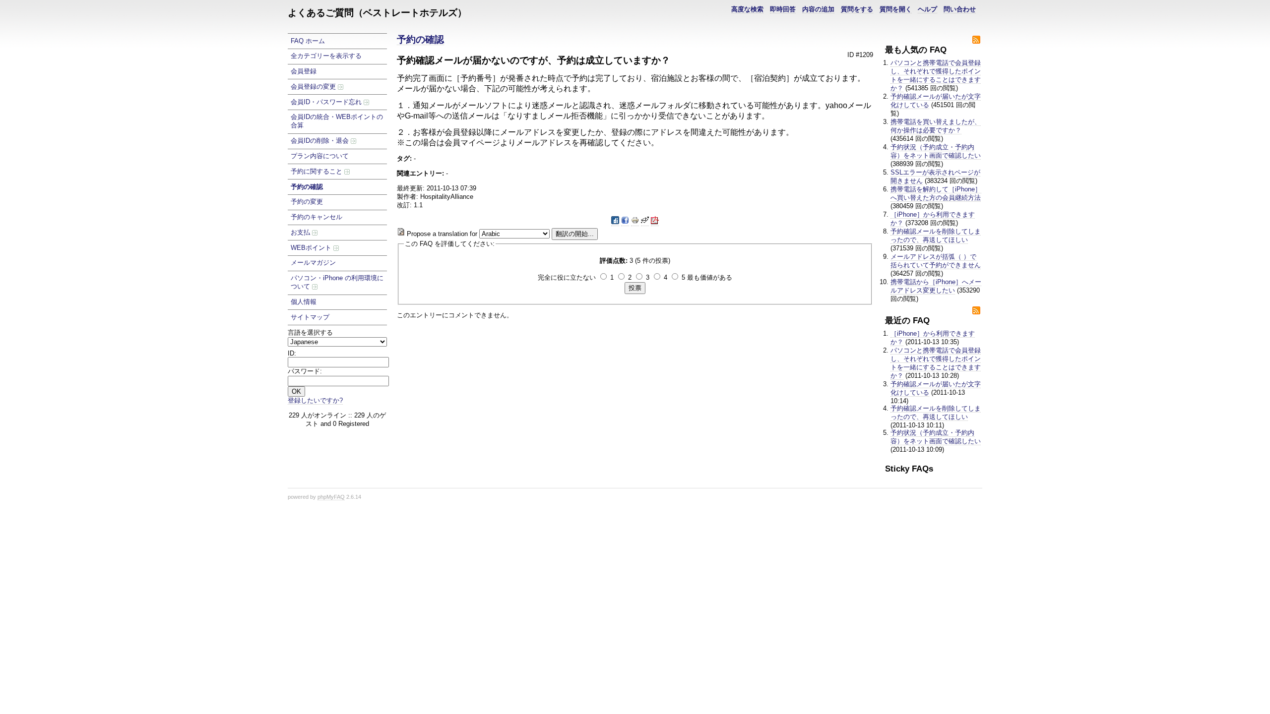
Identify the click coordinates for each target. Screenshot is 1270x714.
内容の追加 (818, 9)
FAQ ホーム (308, 41)
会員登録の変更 (314, 86)
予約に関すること (317, 171)
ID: (292, 353)
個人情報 (304, 301)
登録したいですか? (315, 400)
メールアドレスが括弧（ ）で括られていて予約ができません (935, 261)
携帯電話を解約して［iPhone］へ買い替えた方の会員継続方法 (935, 193)
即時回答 (783, 9)
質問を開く (896, 9)
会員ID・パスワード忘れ (327, 102)
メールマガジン (313, 262)
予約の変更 (307, 201)
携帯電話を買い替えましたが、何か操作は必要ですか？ (935, 126)
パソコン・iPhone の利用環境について (337, 282)
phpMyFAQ (331, 497)
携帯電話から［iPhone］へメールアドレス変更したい (935, 286)
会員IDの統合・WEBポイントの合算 (337, 121)
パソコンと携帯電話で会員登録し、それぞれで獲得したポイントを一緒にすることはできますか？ (935, 75)
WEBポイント (312, 247)
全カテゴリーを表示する (326, 56)
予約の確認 (307, 186)
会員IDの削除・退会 (321, 140)
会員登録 (304, 71)
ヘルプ (927, 9)
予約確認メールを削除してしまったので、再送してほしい (935, 235)
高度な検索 (747, 9)
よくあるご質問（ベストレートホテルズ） (377, 12)
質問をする (857, 9)
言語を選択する (310, 332)
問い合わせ (960, 9)
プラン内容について (320, 156)
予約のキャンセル (316, 217)
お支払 (301, 232)
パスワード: (305, 371)
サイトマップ (310, 317)
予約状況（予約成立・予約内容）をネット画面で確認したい (935, 151)
